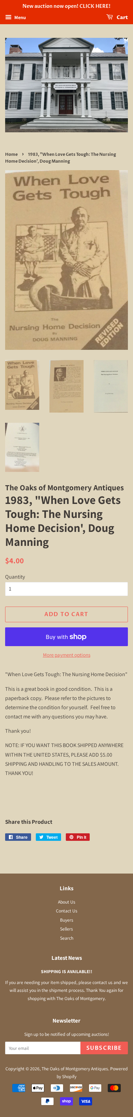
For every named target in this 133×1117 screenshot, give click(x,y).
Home (11, 154)
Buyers (66, 920)
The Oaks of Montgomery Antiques (75, 1069)
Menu (19, 17)
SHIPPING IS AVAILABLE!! (66, 971)
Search (66, 938)
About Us (66, 902)
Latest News (66, 958)
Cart (122, 17)
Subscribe (104, 1048)
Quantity (15, 576)
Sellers (66, 929)
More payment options (66, 655)
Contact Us (66, 911)
